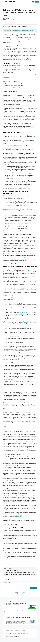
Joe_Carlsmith (32, 570)
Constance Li (15, 637)
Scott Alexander (14, 631)
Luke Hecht (7, 619)
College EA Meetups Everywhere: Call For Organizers (16, 630)
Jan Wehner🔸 (32, 572)
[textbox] (20, 584)
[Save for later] (32, 23)
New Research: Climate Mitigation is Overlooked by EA (16, 603)
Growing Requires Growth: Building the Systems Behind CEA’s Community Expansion (22, 633)
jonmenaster (33, 574)
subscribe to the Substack (20, 407)
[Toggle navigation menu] (2, 2)
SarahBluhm (10, 631)
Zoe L (12, 637)
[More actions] (36, 23)
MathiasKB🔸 (8, 611)
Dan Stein (7, 604)
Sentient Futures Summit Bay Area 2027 (13, 636)
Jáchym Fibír (7, 18)
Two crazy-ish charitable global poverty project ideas (16, 610)
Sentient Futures (8, 637)
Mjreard (7, 631)
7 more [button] (31, 26)
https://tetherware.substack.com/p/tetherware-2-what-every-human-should (22, 30)
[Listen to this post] (30, 23)
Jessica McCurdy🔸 (9, 634)
